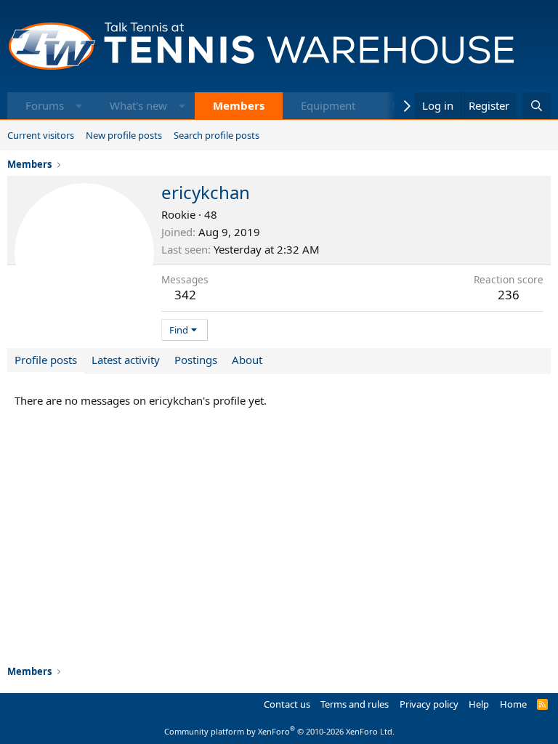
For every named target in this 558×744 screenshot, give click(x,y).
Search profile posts (216, 135)
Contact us (287, 704)
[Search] (536, 105)
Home (513, 704)
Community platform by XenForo (279, 731)
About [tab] (247, 359)
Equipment (328, 105)
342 (185, 294)
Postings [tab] (195, 359)
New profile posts (124, 135)
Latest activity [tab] (126, 359)
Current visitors (40, 135)
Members (238, 105)
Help (479, 704)
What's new (138, 105)
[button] (79, 105)
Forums (44, 105)
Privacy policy (429, 704)
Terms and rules (354, 704)
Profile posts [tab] (46, 359)
